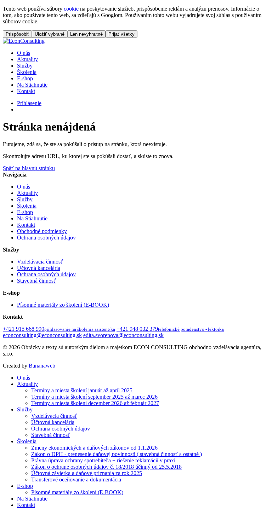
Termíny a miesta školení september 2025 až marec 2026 (94, 397)
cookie (71, 9)
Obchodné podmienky (42, 231)
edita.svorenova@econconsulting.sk (123, 335)
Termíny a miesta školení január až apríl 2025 (81, 390)
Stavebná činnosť (36, 281)
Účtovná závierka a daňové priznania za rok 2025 (86, 473)
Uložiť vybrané (49, 34)
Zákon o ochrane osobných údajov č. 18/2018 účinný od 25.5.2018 (106, 467)
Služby (25, 66)
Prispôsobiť (17, 34)
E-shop (25, 78)
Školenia (26, 72)
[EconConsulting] (24, 41)
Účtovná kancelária (38, 268)
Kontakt (26, 91)
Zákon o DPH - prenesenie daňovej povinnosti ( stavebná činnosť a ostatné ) (116, 454)
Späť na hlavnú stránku (29, 168)
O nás (23, 53)
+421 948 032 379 (170, 329)
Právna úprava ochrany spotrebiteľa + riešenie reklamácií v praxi (103, 460)
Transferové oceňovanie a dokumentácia (76, 480)
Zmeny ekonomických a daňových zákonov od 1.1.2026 (94, 448)
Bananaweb (42, 366)
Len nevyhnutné (86, 34)
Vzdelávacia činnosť (40, 262)
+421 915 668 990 (59, 329)
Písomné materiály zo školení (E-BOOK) (63, 305)
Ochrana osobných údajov (46, 238)
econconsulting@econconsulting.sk (42, 335)
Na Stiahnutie (32, 85)
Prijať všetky (121, 34)
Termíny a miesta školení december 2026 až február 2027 (95, 403)
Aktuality (27, 59)
